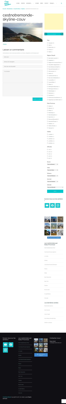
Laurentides (52, 82)
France (51, 49)
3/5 (50, 153)
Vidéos (41, 3)
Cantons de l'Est (53, 75)
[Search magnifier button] (62, 34)
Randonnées (10, 8)
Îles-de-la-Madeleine (54, 77)
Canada (51, 43)
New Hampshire (53, 114)
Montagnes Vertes (53, 88)
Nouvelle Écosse (53, 121)
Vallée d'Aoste (53, 125)
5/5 (50, 158)
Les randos (28, 3)
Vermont (51, 128)
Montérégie (52, 91)
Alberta (51, 108)
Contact (46, 3)
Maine (51, 84)
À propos (23, 3)
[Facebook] (52, 205)
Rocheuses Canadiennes (55, 97)
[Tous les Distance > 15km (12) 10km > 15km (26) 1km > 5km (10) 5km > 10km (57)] (52, 176)
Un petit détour (17, 8)
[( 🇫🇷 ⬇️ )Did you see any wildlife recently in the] (60, 219)
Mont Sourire (47, 310)
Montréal (51, 93)
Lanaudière (52, 80)
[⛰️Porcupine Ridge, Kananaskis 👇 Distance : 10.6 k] (47, 232)
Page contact (53, 341)
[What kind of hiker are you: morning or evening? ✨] (54, 219)
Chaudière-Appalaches (55, 64)
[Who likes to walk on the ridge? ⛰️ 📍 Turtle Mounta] (54, 226)
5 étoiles (51, 143)
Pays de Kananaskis (54, 69)
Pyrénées (51, 95)
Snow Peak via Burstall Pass (50, 318)
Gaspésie (51, 60)
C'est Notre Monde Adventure (50, 264)
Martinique (52, 112)
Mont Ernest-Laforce (48, 305)
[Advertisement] (53, 22)
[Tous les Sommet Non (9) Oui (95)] (52, 181)
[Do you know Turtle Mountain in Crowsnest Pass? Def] (47, 226)
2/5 (50, 151)
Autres (51, 73)
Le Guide (37, 3)
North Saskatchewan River (49, 247)
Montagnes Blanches (54, 86)
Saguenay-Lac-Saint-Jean (55, 99)
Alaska (51, 106)
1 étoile (51, 134)
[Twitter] (47, 205)
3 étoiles (51, 138)
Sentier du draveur (48, 322)
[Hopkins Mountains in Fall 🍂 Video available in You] (54, 232)
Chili (50, 45)
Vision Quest (47, 314)
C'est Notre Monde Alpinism (50, 252)
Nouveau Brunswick (54, 119)
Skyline (23, 8)
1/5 (50, 149)
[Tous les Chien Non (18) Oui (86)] (52, 170)
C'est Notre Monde (7, 397)
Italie (50, 51)
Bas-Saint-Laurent (53, 58)
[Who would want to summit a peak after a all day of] (47, 219)
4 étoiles (51, 140)
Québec (51, 123)
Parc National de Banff (54, 66)
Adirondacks (52, 71)
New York (52, 117)
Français (52, 3)
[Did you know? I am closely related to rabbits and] (60, 232)
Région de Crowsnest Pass (55, 62)
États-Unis (52, 47)
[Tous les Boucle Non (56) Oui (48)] (52, 164)
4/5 (50, 156)
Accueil (17, 3)
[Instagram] (57, 205)
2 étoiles (51, 136)
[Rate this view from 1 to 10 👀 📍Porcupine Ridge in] (60, 226)
